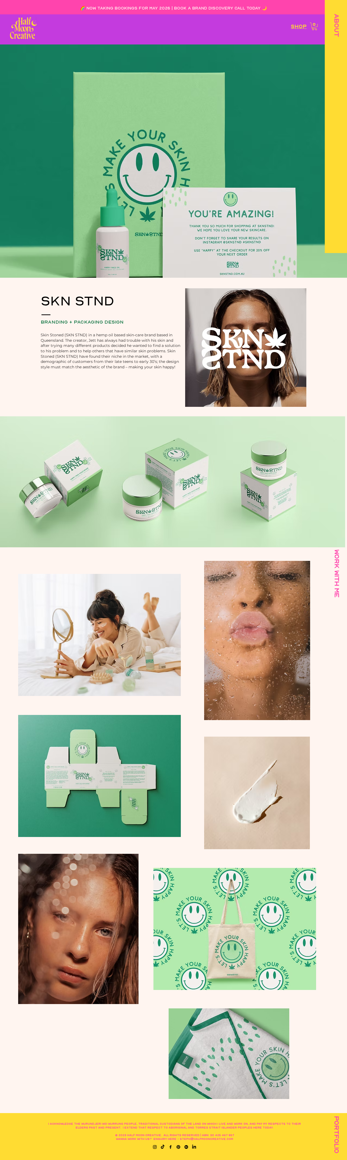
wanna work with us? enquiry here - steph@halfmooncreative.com (174, 1138)
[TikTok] (162, 1147)
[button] (336, 25)
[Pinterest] (178, 1147)
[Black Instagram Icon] (154, 1147)
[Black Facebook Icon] (170, 1147)
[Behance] (186, 1147)
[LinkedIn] (194, 1147)
